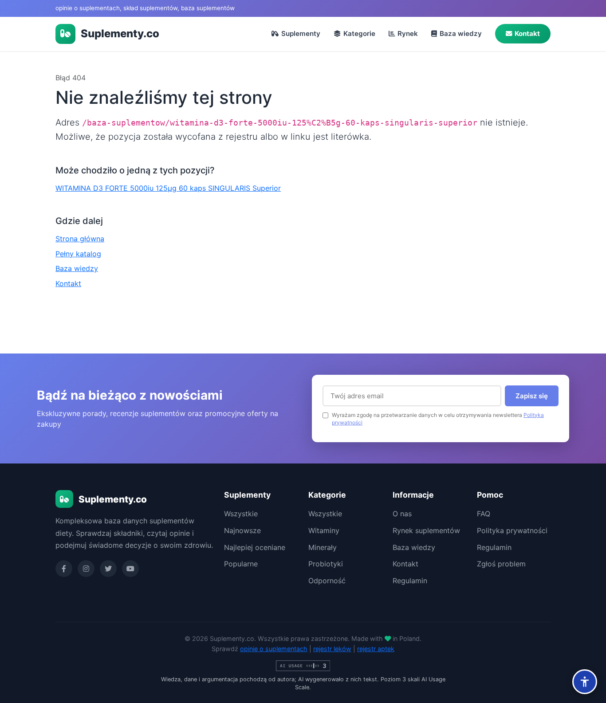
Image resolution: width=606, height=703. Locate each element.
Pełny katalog (78, 253)
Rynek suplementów (426, 530)
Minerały (322, 547)
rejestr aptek (375, 648)
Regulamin (410, 580)
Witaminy (323, 530)
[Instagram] (86, 568)
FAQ (483, 513)
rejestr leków (332, 648)
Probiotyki (325, 563)
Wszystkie (241, 513)
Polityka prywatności (512, 530)
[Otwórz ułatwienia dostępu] (584, 681)
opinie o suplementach (273, 648)
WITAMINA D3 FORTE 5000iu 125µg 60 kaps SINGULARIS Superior (168, 188)
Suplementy (300, 33)
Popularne (241, 563)
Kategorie (359, 33)
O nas (402, 513)
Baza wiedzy (461, 33)
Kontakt (527, 33)
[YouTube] (130, 568)
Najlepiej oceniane (254, 547)
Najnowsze (242, 530)
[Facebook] (63, 568)
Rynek (407, 33)
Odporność (327, 580)
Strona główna (79, 238)
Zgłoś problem (501, 563)
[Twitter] (108, 568)
